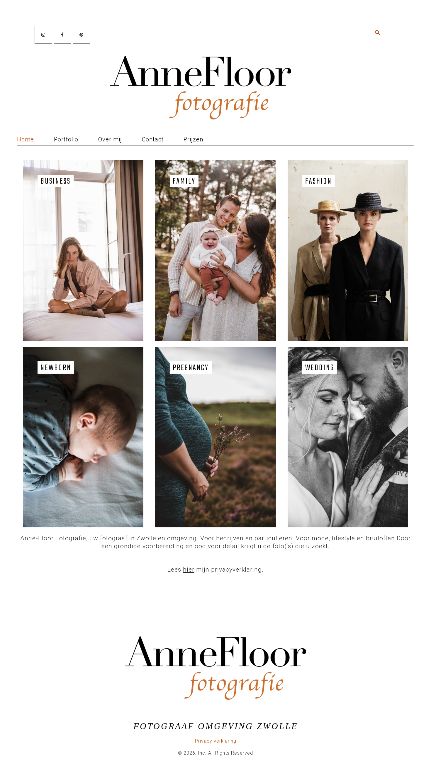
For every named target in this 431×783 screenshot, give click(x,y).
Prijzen (193, 139)
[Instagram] (43, 35)
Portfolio (66, 139)
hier (188, 569)
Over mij (110, 139)
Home (25, 139)
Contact (153, 139)
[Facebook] (62, 35)
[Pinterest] (81, 35)
